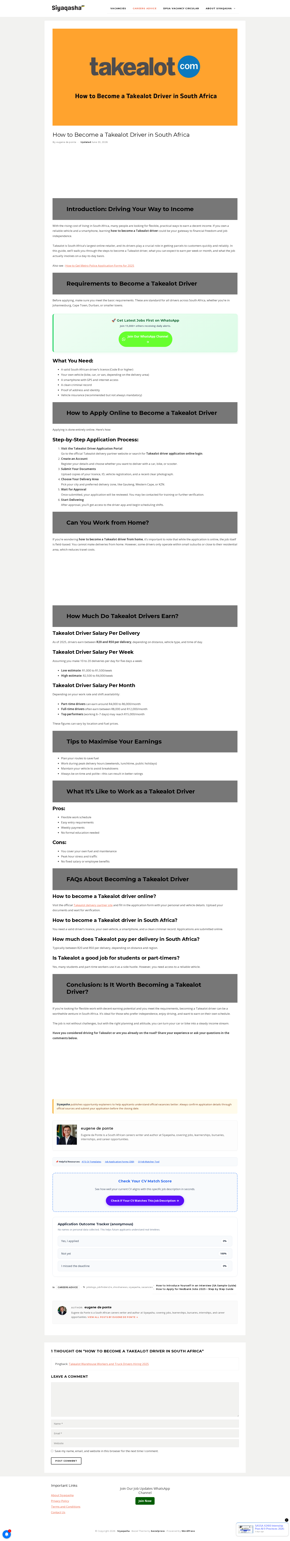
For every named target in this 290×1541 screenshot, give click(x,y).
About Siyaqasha (219, 8)
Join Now (145, 1501)
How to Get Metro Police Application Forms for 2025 (99, 265)
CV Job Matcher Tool (148, 1161)
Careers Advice (145, 8)
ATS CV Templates (91, 1161)
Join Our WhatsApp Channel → (148, 339)
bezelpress (158, 1531)
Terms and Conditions (65, 1507)
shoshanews (120, 1287)
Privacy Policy (60, 1501)
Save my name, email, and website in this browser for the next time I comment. (106, 1451)
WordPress (188, 1531)
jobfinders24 (104, 1287)
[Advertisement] (145, 173)
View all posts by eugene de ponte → (113, 1317)
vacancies (118, 8)
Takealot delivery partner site (93, 905)
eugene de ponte (97, 1128)
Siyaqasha (123, 1531)
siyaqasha (134, 1287)
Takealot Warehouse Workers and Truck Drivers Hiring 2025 (109, 1364)
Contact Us (58, 1512)
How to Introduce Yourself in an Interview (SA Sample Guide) (196, 1285)
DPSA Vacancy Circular (181, 8)
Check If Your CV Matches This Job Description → (145, 1200)
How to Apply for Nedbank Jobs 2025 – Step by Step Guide (194, 1289)
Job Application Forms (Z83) (119, 1161)
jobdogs (91, 1287)
